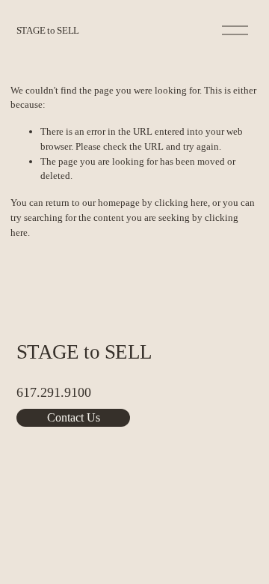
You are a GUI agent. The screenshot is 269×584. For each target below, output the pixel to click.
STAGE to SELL (48, 30)
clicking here (181, 202)
